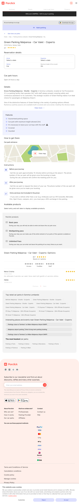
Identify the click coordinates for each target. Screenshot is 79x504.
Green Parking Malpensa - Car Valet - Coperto (37, 37)
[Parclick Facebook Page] (13, 369)
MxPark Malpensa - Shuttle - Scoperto (18, 299)
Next (44, 286)
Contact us (41, 412)
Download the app (68, 22)
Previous (35, 286)
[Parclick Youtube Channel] (17, 369)
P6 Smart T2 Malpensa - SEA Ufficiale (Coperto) (21, 315)
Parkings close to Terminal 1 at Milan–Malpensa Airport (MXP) (27, 324)
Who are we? (8, 412)
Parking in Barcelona (39, 344)
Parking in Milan (26, 348)
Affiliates (22, 418)
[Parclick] (8, 3)
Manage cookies (10, 479)
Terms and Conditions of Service (16, 467)
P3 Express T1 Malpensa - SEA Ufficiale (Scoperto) (54, 307)
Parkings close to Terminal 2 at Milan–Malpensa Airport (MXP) (27, 334)
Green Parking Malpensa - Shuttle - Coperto (20, 303)
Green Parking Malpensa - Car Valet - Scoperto (51, 303)
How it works (9, 415)
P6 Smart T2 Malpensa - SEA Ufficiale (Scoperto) (54, 311)
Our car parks (9, 418)
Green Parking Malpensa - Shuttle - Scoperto (47, 299)
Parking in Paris (11, 344)
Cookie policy (9, 475)
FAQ (38, 415)
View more (38, 108)
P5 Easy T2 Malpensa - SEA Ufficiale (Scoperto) (21, 311)
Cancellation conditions (12, 471)
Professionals (23, 412)
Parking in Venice (24, 344)
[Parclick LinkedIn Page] (9, 369)
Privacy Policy (9, 483)
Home (5, 37)
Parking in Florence (12, 348)
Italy (10, 37)
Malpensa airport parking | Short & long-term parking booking (27, 329)
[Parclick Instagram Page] (5, 369)
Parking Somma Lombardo (20, 37)
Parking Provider (25, 415)
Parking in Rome (54, 344)
